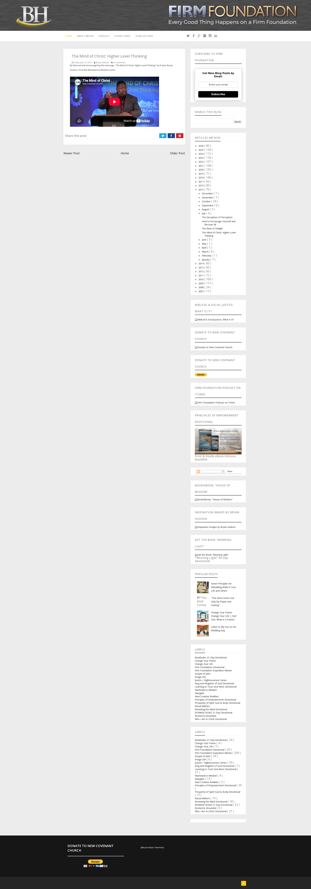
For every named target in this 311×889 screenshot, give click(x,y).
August (206, 209)
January (206, 259)
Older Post (177, 153)
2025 (201, 149)
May (204, 243)
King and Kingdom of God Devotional (214, 683)
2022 (201, 161)
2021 (201, 165)
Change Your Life (204, 663)
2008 (201, 287)
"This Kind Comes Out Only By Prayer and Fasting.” (222, 601)
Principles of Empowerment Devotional (215, 699)
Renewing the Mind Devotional (211, 709)
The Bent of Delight (212, 228)
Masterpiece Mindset (206, 689)
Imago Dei (200, 676)
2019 (201, 173)
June (204, 239)
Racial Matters (202, 706)
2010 (201, 279)
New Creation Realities (207, 696)
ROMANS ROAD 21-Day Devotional (213, 712)
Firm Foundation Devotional (209, 667)
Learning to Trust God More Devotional (215, 686)
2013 (201, 267)
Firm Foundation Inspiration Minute (213, 670)
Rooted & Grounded (205, 715)
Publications (144, 36)
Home (68, 36)
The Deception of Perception (217, 217)
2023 (201, 157)
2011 (201, 275)
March (205, 251)
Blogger (167, 847)
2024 (201, 153)
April (204, 247)
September (208, 205)
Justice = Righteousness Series (211, 680)
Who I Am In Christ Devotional (211, 719)
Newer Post (71, 153)
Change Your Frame (205, 660)
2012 (201, 271)
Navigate (199, 693)
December (207, 193)
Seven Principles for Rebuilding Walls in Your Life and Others (223, 587)
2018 (201, 177)
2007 (201, 291)
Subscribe (218, 94)
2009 (201, 283)
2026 (201, 145)
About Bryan (85, 36)
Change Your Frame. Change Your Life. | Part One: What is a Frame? (223, 616)
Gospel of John (202, 673)
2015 (201, 189)
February (207, 255)
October (206, 201)
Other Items (122, 36)
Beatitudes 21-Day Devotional (211, 657)
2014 (201, 263)
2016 (201, 185)
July (204, 213)
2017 (201, 181)
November (208, 197)
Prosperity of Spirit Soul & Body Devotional (217, 702)
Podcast (103, 36)
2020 (201, 169)
